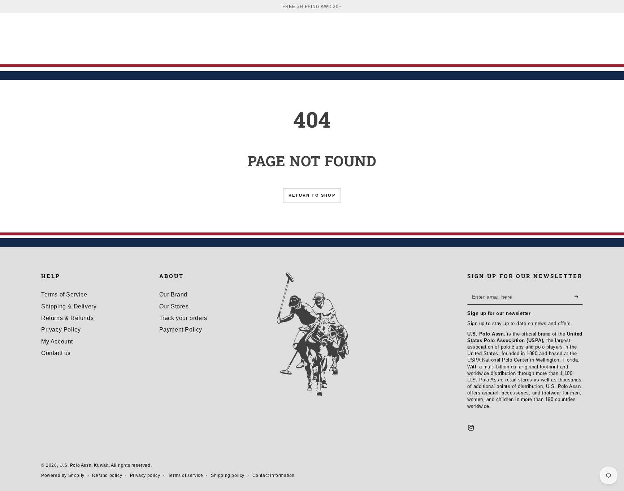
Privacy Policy (61, 329)
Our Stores (174, 306)
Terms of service (185, 475)
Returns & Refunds (67, 318)
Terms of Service (64, 294)
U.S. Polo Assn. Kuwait (84, 465)
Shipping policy (227, 475)
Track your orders (183, 318)
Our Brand (173, 294)
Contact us (56, 353)
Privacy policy (145, 475)
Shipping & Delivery (68, 306)
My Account (57, 341)
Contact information (273, 475)
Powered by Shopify (62, 475)
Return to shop (312, 195)
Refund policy (107, 475)
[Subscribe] (579, 296)
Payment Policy (180, 329)
